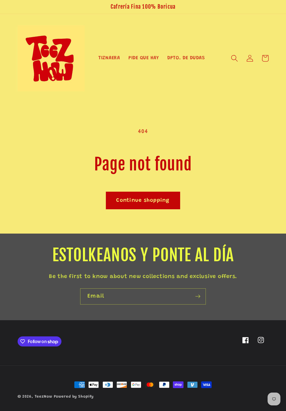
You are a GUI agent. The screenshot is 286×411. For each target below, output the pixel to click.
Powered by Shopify (74, 397)
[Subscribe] (198, 296)
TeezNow (43, 397)
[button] (234, 58)
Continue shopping (143, 200)
